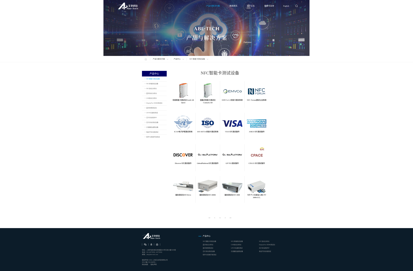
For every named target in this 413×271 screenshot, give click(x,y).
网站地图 (145, 264)
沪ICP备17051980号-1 (149, 262)
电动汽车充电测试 (152, 132)
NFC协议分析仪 (151, 88)
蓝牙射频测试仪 (151, 108)
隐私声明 (154, 264)
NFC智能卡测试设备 (153, 79)
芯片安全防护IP (151, 117)
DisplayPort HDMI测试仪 (154, 103)
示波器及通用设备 (152, 127)
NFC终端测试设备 (152, 84)
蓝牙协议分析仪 (151, 93)
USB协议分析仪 (151, 98)
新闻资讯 (233, 6)
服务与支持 (269, 6)
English (286, 6)
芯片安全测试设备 (152, 122)
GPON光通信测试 (152, 113)
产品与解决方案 (213, 6)
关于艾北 (251, 6)
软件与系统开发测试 (153, 137)
